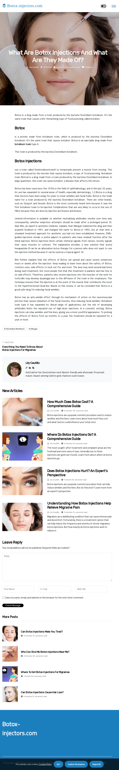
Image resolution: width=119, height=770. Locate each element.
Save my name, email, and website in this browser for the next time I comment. (44, 597)
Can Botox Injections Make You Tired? (42, 631)
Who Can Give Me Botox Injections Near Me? (45, 651)
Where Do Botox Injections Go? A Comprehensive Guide (71, 436)
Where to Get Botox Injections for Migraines (45, 672)
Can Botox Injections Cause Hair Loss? (42, 692)
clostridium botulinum (15, 329)
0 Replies (88, 67)
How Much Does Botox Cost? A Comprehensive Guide (70, 404)
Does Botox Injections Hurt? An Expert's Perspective (77, 473)
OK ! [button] (58, 764)
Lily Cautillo (34, 67)
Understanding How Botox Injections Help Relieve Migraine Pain (79, 505)
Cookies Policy (45, 764)
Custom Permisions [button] (76, 764)
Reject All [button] (97, 764)
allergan (33, 329)
